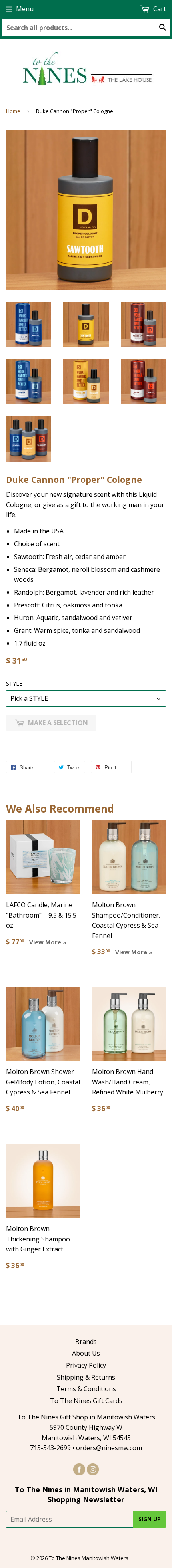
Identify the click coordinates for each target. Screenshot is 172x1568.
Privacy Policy (86, 1365)
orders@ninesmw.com (109, 1447)
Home (13, 111)
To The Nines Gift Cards (86, 1400)
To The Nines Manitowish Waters (88, 1558)
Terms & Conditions (86, 1388)
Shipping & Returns (86, 1377)
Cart (159, 8)
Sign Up (149, 1519)
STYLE (14, 683)
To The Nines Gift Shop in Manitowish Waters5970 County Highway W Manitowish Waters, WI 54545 (86, 1427)
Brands (86, 1341)
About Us (86, 1353)
